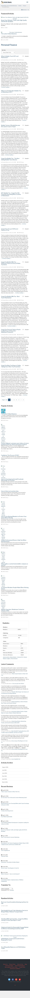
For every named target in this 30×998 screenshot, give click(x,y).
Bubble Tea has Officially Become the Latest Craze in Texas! (10, 125)
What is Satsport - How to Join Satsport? (10, 874)
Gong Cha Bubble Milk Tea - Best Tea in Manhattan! (10, 297)
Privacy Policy (12, 964)
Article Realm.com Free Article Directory (9, 5)
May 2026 (4, 776)
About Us (5, 964)
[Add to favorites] (23, 56)
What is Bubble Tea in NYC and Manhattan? (9, 56)
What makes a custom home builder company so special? (14, 564)
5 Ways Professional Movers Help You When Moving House (13, 540)
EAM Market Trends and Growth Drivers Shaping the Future (12, 939)
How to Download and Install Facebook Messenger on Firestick (12, 479)
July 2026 (4, 770)
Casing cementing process (7, 810)
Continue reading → (5, 87)
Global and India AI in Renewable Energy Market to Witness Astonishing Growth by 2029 (14, 927)
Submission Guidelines (15, 968)
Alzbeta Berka (13, 657)
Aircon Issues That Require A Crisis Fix (10, 868)
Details (26, 56)
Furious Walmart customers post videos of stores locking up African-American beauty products (15, 443)
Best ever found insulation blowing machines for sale (14, 902)
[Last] (23, 400)
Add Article (24, 9)
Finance (24, 5)
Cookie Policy (22, 967)
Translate (11, 890)
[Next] (21, 400)
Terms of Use (20, 964)
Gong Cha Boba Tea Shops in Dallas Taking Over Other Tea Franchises (11, 366)
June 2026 (4, 773)
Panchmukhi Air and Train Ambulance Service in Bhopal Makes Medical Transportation (14, 911)
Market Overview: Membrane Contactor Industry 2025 (12, 610)
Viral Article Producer (20, 965)
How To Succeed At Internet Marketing (10, 837)
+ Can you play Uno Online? (18, 683)
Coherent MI (20, 657)
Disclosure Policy (9, 965)
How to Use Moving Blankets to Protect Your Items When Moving (14, 517)
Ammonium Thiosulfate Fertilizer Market (10, 862)
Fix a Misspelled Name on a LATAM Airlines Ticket (13, 947)
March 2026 (5, 782)
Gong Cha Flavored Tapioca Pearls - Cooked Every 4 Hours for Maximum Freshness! (11, 331)
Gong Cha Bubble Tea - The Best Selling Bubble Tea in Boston (10, 159)
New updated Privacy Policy (11, 967)
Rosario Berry (5, 60)
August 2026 (5, 767)
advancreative (6, 657)
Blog (26, 964)
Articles (19, 5)
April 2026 (4, 779)
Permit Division (14, 658)
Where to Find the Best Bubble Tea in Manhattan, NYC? (11, 91)
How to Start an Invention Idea (9, 491)
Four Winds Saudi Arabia (6, 816)
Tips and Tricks (4, 856)
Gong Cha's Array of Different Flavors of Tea (9, 229)
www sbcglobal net (16, 759)
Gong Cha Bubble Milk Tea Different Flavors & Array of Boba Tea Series (10, 263)
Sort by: (4, 50)
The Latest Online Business (9, 33)
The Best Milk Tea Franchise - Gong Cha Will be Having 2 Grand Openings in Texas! (14, 919)
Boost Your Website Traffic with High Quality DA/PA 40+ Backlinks (14, 20)
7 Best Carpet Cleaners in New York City (10, 791)
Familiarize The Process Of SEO (10, 455)
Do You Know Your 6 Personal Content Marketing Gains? (14, 797)
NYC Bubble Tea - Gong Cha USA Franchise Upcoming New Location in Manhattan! (11, 194)
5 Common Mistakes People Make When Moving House (14, 588)
